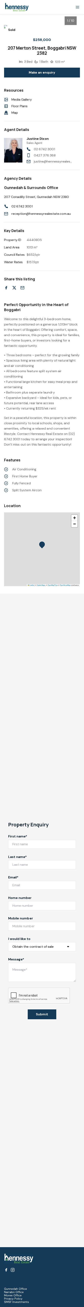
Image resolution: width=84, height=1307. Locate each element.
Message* (16, 959)
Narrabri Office (14, 1292)
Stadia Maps (41, 585)
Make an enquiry (42, 72)
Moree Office (13, 1295)
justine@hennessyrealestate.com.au (53, 161)
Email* (13, 877)
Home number (20, 898)
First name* (17, 836)
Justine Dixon (38, 139)
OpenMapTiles (53, 585)
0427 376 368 (45, 155)
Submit (42, 1014)
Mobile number (20, 918)
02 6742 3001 (44, 149)
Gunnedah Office (15, 1289)
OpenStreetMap (65, 585)
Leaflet (31, 585)
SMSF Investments (16, 1302)
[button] (43, 545)
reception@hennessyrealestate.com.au (41, 214)
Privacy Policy (13, 1298)
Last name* (17, 857)
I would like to (19, 939)
